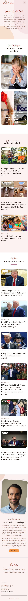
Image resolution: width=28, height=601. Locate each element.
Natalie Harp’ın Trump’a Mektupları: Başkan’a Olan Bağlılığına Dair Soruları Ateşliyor (13, 423)
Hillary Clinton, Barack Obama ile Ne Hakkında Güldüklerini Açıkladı (13, 356)
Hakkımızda (14, 550)
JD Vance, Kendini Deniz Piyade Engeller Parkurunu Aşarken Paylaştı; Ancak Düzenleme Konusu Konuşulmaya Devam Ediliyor (13, 389)
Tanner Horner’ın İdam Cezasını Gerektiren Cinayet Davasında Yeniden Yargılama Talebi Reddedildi (13, 117)
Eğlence (5, 270)
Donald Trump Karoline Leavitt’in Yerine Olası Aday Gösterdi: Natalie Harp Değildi (13, 324)
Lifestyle (6, 75)
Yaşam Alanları (6, 148)
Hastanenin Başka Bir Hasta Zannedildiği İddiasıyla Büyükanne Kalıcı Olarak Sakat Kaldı (13, 82)
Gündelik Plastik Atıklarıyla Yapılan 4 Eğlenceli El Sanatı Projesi (11, 238)
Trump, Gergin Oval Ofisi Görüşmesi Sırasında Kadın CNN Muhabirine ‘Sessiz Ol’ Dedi (13, 293)
